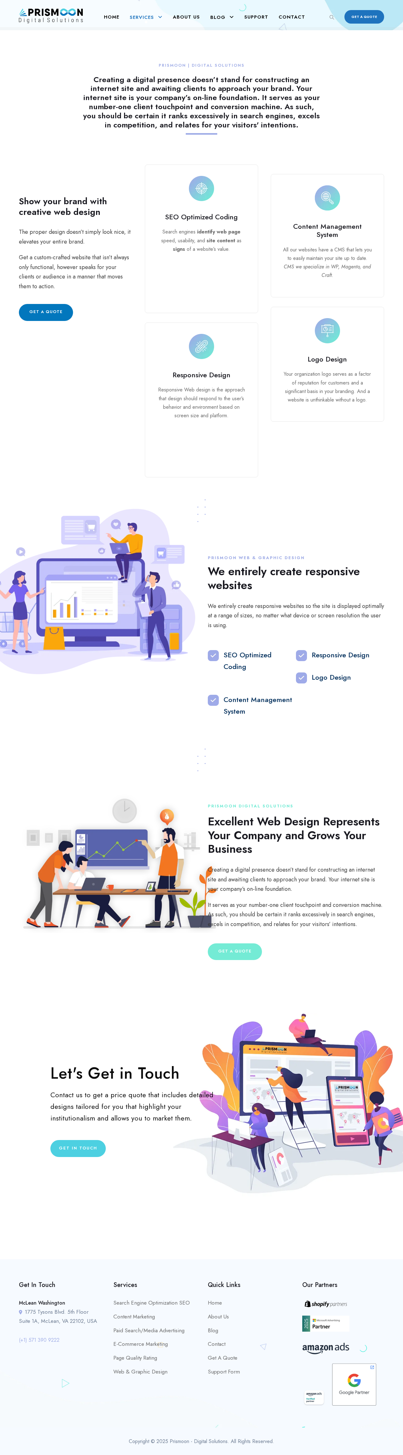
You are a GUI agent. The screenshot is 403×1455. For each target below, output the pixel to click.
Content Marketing (134, 1316)
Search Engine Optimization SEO (151, 1302)
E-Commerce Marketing (140, 1344)
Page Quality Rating (135, 1358)
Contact (292, 17)
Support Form (224, 1371)
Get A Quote (222, 1358)
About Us (186, 17)
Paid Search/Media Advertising (148, 1330)
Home (111, 17)
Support (256, 17)
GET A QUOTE (364, 16)
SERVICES (142, 17)
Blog (217, 17)
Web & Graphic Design (140, 1371)
